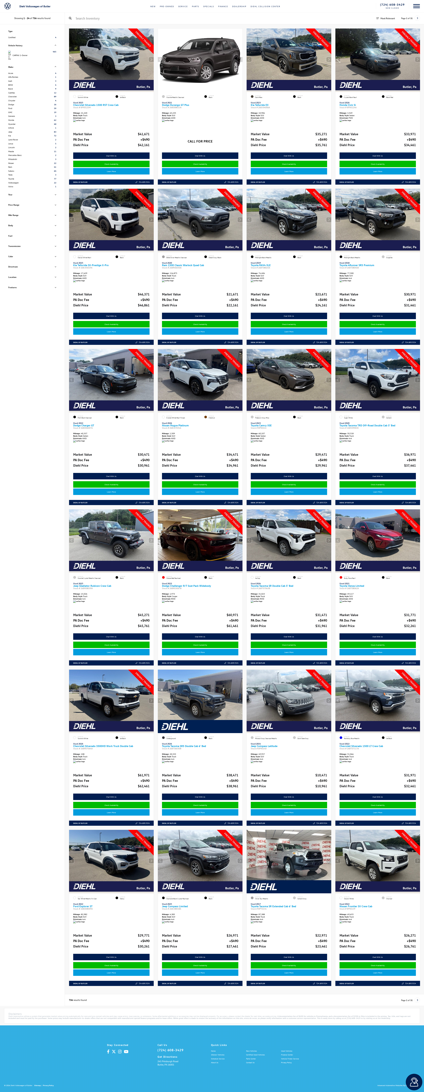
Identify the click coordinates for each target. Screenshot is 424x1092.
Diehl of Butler (80, 182)
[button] (151, 59)
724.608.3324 (144, 182)
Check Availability (111, 164)
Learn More (111, 171)
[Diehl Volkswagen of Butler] (7, 6)
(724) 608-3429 (392, 4)
